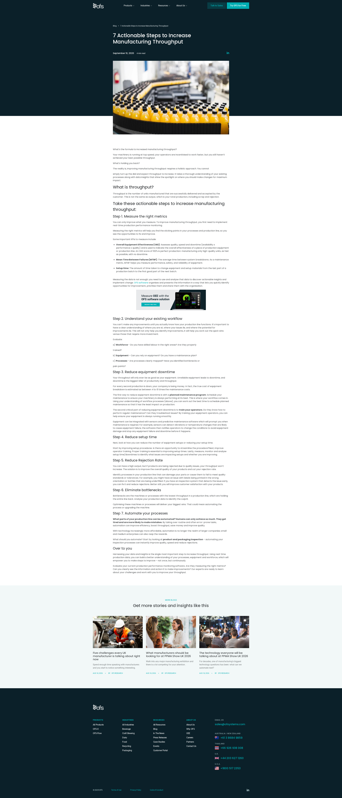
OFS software (141, 282)
